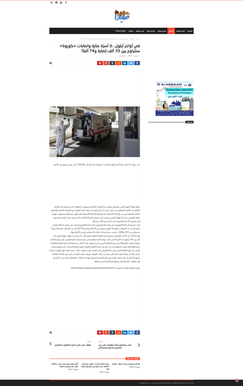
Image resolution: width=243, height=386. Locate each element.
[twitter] (131, 63)
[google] (106, 63)
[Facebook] (65, 2)
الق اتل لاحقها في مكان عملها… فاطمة (126, 364)
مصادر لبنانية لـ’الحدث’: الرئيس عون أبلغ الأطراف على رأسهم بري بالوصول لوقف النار (95, 366)
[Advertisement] (94, 88)
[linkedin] (125, 63)
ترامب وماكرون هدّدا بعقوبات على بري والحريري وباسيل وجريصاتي (114, 344)
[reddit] (118, 63)
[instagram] (56, 2)
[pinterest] (100, 63)
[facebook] (137, 63)
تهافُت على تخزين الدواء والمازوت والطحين (72, 343)
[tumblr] (112, 63)
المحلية (132, 39)
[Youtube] (61, 2)
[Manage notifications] (237, 380)
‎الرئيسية (138, 39)
